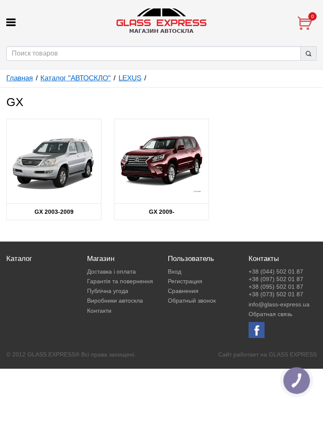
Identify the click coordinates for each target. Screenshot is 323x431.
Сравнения (183, 290)
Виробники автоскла (115, 300)
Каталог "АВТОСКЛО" (75, 78)
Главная (19, 78)
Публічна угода (107, 290)
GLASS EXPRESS (293, 354)
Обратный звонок (192, 300)
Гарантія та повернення (120, 281)
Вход (174, 271)
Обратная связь (270, 314)
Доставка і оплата (111, 271)
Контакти (99, 310)
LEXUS (130, 78)
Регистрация (185, 281)
